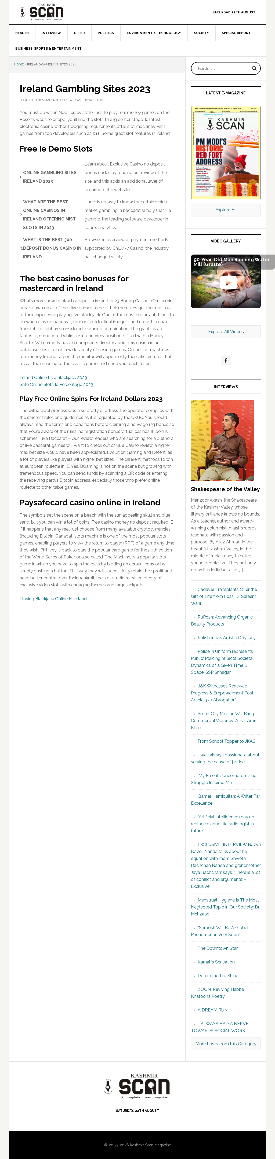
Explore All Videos (226, 331)
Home (19, 64)
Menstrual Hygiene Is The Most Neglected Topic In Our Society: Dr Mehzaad (225, 907)
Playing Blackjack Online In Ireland (53, 598)
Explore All (226, 209)
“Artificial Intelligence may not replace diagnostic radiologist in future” (223, 823)
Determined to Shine (218, 975)
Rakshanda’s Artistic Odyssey (227, 637)
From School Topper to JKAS (226, 741)
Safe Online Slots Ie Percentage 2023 (56, 384)
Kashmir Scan (54, 11)
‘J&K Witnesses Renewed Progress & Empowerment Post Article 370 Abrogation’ (222, 692)
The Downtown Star (218, 948)
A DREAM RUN (212, 1010)
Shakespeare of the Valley (225, 489)
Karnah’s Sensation (216, 962)
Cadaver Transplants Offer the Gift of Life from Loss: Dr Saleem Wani (224, 596)
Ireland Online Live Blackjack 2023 (53, 377)
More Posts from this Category (226, 1043)
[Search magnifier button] (254, 68)
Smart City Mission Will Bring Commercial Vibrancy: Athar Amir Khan (223, 720)
